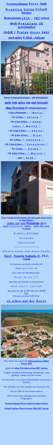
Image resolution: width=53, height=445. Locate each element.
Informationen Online (38, 361)
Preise (23, 32)
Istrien (29, 9)
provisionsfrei (26, 27)
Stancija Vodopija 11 (27, 255)
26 (41, 223)
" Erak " (30, 158)
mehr (8, 102)
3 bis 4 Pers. (21, 131)
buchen (26, 12)
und (33, 102)
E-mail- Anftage (26, 233)
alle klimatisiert (40, 97)
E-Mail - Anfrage (34, 37)
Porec (34, 3)
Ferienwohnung (17, 3)
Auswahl (42, 102)
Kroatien (14, 9)
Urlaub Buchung (37, 108)
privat (45, 17)
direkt (14, 23)
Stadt (43, 3)
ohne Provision (15, 107)
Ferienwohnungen (20, 97)
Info (14, 102)
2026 (26, 18)
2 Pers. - (29, 117)
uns (28, 102)
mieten (44, 368)
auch (11, 37)
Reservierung (12, 17)
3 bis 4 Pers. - (29, 121)
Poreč (8, 255)
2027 (37, 18)
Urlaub (7, 408)
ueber (18, 37)
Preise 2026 (26, 363)
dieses (35, 32)
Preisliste (32, 223)
